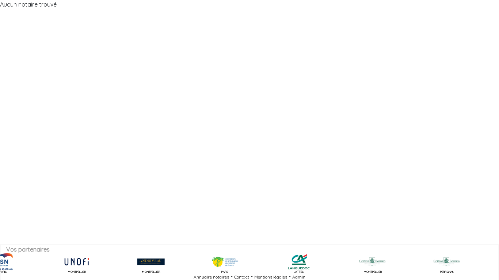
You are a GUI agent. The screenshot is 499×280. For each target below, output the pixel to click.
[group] (71, 262)
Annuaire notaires (211, 277)
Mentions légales (270, 277)
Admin (298, 277)
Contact (241, 277)
